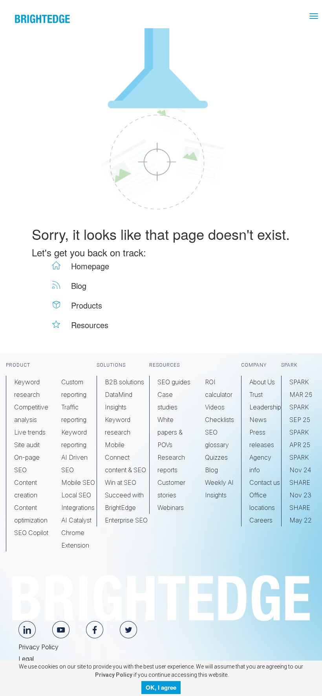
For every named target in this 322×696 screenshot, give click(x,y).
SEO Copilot (31, 533)
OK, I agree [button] (161, 687)
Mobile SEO (78, 482)
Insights (115, 407)
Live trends (30, 432)
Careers (261, 520)
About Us (262, 382)
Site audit (27, 445)
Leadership (265, 407)
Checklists (219, 420)
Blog (211, 470)
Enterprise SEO (126, 520)
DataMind (118, 394)
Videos (215, 407)
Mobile (114, 445)
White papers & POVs (170, 432)
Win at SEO (120, 482)
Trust (256, 394)
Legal (26, 659)
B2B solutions (124, 382)
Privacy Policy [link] (113, 675)
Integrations (78, 507)
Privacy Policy (38, 647)
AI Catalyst (76, 520)
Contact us (264, 482)
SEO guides (173, 382)
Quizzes (216, 457)
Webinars (170, 507)
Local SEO (76, 495)
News (258, 420)
